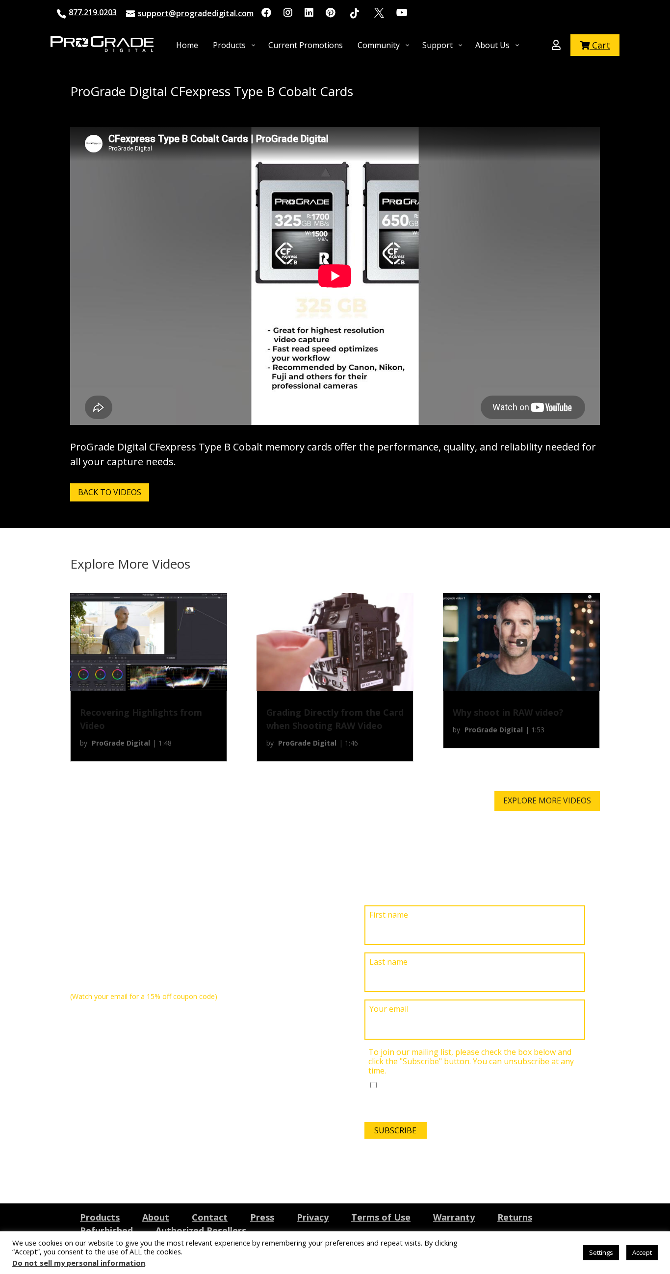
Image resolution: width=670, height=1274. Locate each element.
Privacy (313, 1217)
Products (100, 1217)
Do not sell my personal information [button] (78, 1263)
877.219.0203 (93, 12)
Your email (389, 1009)
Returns (514, 1217)
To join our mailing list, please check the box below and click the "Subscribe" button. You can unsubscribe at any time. (471, 1062)
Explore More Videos (547, 800)
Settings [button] (601, 1252)
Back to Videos (109, 492)
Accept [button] (642, 1252)
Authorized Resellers (200, 1230)
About (155, 1217)
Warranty (454, 1217)
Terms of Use (381, 1217)
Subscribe (395, 1130)
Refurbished (106, 1230)
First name (388, 915)
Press (262, 1217)
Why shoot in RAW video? (508, 712)
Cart (600, 45)
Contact (210, 1217)
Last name (388, 962)
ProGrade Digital (121, 743)
